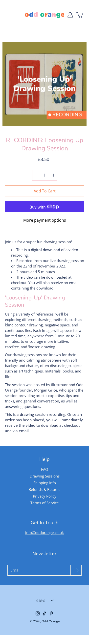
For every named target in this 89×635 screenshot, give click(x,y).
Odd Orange (51, 621)
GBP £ (40, 601)
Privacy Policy (44, 496)
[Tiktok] (44, 613)
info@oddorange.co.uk (44, 532)
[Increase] (53, 175)
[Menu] (10, 15)
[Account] (70, 15)
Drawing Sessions (45, 476)
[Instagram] (37, 613)
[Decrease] (36, 175)
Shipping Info (44, 482)
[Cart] (80, 15)
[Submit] (76, 570)
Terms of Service (44, 502)
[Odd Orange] (44, 14)
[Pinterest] (51, 613)
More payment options (44, 220)
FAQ (44, 469)
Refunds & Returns (44, 489)
